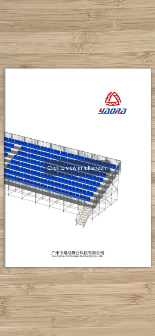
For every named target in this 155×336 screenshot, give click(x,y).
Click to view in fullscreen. (77, 168)
